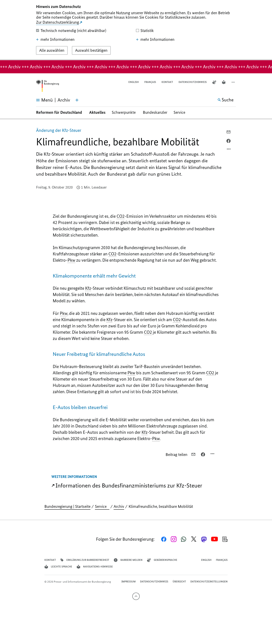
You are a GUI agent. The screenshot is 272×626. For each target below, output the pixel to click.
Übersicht (179, 581)
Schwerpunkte (124, 112)
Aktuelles (97, 112)
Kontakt (167, 82)
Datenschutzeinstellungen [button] (209, 581)
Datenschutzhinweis (193, 82)
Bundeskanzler (155, 112)
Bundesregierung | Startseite (67, 506)
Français (150, 82)
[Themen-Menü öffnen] (77, 100)
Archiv (119, 506)
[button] (233, 82)
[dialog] (136, 30)
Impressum (128, 581)
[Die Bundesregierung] (47, 86)
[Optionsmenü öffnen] (229, 150)
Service (181, 112)
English (133, 82)
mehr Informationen (58, 39)
